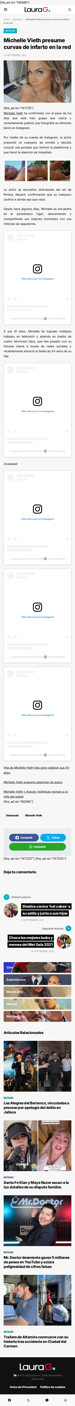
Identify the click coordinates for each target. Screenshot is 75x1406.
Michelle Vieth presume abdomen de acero (33, 782)
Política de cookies (52, 1387)
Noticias (17, 19)
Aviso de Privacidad (23, 1387)
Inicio (6, 19)
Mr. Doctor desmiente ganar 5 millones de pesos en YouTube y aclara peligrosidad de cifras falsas (37, 1262)
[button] (5, 9)
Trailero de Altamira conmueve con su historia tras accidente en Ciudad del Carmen (36, 1341)
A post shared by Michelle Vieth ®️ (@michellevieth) (37, 318)
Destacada (12, 815)
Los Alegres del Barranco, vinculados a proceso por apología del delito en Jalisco (36, 1107)
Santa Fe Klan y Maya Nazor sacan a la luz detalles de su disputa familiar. (36, 1184)
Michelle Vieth (13, 113)
